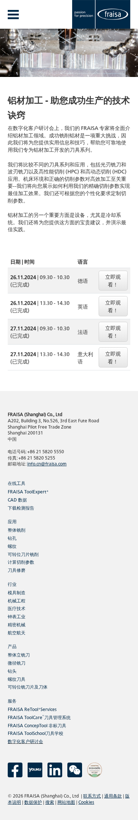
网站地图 (66, 802)
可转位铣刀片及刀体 (27, 686)
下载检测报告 (21, 507)
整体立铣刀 (19, 654)
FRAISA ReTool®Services (32, 709)
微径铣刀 (16, 662)
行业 (12, 584)
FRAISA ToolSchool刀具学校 (35, 733)
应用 (12, 521)
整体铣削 (16, 530)
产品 (12, 646)
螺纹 (12, 546)
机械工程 (16, 600)
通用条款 (113, 795)
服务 (12, 700)
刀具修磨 (16, 570)
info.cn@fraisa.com (47, 463)
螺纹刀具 (16, 679)
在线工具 (16, 483)
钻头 (12, 671)
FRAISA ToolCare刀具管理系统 (39, 717)
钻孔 (12, 538)
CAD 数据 (17, 499)
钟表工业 (16, 616)
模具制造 (16, 592)
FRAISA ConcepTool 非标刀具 (37, 725)
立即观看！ (113, 280)
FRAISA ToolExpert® (28, 491)
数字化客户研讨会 (25, 741)
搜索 (49, 802)
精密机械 (16, 624)
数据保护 (33, 802)
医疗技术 (16, 608)
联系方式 (92, 795)
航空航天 (16, 632)
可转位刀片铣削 (23, 554)
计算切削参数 (21, 562)
